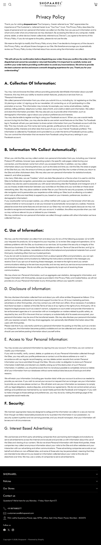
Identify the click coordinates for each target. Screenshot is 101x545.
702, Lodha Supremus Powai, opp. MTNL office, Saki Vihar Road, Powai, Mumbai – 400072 (46, 518)
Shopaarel (22, 540)
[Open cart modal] (95, 4)
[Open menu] (4, 4)
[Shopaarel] (50, 4)
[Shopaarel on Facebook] (4, 530)
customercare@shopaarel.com (20, 513)
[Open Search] (9, 4)
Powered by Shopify (36, 540)
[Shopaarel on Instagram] (12, 530)
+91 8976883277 (14, 508)
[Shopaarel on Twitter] (8, 530)
